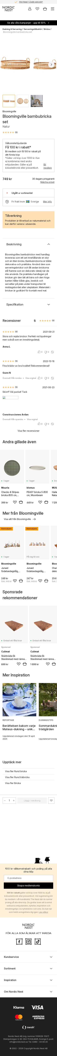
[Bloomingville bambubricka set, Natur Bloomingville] (28, 64)
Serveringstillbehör (33, 29)
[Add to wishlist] (14, 502)
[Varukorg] (45, 9)
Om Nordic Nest (13, 991)
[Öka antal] (14, 800)
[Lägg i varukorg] (21, 502)
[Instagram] (28, 941)
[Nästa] (51, 64)
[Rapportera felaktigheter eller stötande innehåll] (52, 352)
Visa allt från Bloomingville (17, 519)
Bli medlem (48, 166)
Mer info (47, 201)
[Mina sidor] (30, 9)
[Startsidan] (9, 8)
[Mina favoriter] (37, 9)
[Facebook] (19, 941)
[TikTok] (37, 941)
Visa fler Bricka (13, 783)
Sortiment (10, 968)
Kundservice (11, 956)
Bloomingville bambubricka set (17, 32)
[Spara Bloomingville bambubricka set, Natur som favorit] (51, 800)
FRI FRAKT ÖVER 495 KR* (31, 2)
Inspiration (10, 979)
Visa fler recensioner (28, 430)
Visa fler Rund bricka (16, 771)
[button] (10, 132)
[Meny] (52, 9)
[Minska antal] (5, 800)
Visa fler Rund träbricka (17, 777)
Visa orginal (30, 378)
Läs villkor (43, 912)
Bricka (47, 29)
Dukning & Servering (12, 29)
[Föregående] (6, 64)
